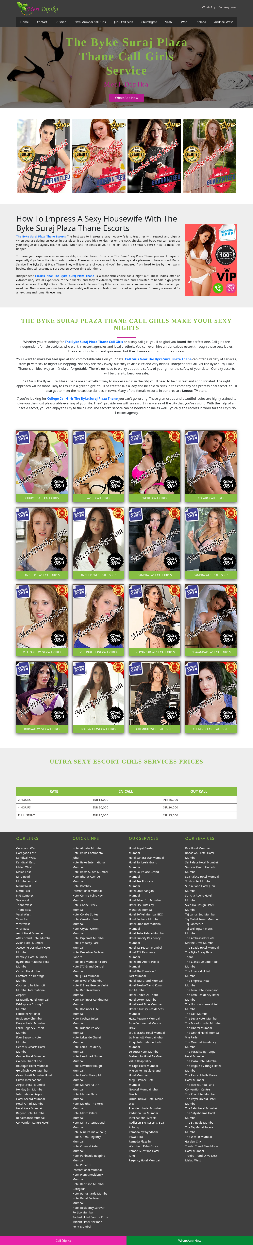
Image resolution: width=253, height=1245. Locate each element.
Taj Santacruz (194, 924)
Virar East (22, 928)
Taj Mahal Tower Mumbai (202, 919)
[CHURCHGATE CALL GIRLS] (42, 466)
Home (24, 22)
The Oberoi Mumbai (198, 1028)
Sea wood (22, 900)
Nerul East (23, 891)
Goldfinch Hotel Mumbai (32, 1070)
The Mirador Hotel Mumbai (203, 1023)
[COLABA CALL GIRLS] (211, 466)
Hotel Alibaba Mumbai (87, 848)
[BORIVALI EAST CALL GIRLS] (98, 697)
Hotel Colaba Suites (85, 914)
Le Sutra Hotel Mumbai (144, 1051)
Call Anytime (227, 7)
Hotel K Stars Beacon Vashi (90, 985)
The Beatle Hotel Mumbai (202, 947)
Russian (61, 22)
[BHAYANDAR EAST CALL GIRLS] (211, 620)
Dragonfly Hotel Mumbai (32, 999)
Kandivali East (25, 862)
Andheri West (223, 22)
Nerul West (23, 886)
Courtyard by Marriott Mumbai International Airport (30, 990)
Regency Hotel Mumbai (144, 1160)
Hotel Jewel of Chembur (88, 980)
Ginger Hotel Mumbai (30, 1056)
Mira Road (23, 876)
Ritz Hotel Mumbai (197, 848)
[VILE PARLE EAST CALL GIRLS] (98, 620)
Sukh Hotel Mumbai (198, 881)
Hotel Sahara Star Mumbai (146, 857)
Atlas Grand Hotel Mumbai (33, 938)
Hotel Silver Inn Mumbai (145, 900)
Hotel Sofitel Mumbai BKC (146, 914)
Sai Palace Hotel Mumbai (201, 862)
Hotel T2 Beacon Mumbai (145, 947)
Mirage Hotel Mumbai (143, 1066)
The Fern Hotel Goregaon (201, 990)
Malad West (24, 867)
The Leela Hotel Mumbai (201, 1018)
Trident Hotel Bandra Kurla (90, 1217)
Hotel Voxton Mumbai (143, 999)
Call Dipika (63, 1240)
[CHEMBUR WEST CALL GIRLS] (154, 697)
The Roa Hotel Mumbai (200, 1094)
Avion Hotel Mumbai (29, 943)
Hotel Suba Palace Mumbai (146, 933)
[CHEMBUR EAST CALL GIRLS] (211, 697)
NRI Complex (24, 895)
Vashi (169, 22)
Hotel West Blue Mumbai (145, 1004)
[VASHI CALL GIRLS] (98, 466)
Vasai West (23, 914)
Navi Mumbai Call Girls (90, 22)
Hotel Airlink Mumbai (30, 1103)
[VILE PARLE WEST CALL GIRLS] (42, 620)
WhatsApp (209, 7)
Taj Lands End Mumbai (200, 914)
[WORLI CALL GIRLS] (154, 466)
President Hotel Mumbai (145, 1108)
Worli (184, 22)
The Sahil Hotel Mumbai (201, 1108)
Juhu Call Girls (123, 22)
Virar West (23, 924)
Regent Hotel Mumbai (30, 1113)
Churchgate (149, 22)
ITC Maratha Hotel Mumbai (147, 1033)
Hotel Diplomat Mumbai (88, 938)
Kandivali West (26, 857)
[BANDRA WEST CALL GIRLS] (211, 543)
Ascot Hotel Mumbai (29, 933)
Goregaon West (26, 848)
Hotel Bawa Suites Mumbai (90, 872)
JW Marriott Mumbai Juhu (146, 1037)
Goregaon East (26, 853)
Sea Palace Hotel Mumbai (202, 876)
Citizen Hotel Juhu (28, 971)
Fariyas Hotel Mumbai (30, 1023)
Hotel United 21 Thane (144, 995)
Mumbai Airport (26, 881)
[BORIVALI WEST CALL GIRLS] (42, 697)
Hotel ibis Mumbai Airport (90, 962)
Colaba (201, 22)
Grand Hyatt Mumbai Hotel (34, 1075)
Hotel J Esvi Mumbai (86, 976)
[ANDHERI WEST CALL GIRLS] (98, 543)
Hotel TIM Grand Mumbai (146, 980)
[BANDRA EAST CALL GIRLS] (154, 543)
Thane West (24, 905)
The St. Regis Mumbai (199, 1122)
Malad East (23, 872)
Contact (42, 22)
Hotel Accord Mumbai (30, 1099)
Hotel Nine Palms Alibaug (89, 1132)
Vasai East (22, 919)
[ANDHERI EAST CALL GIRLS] (42, 543)
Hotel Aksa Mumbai (29, 1108)
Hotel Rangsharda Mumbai (90, 1193)
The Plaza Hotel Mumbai (201, 1061)
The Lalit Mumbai (196, 1014)
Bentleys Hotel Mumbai (31, 957)
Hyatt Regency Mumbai (144, 1018)
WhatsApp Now (126, 98)
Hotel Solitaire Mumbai (144, 919)
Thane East (23, 910)
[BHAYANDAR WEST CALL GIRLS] (154, 620)
